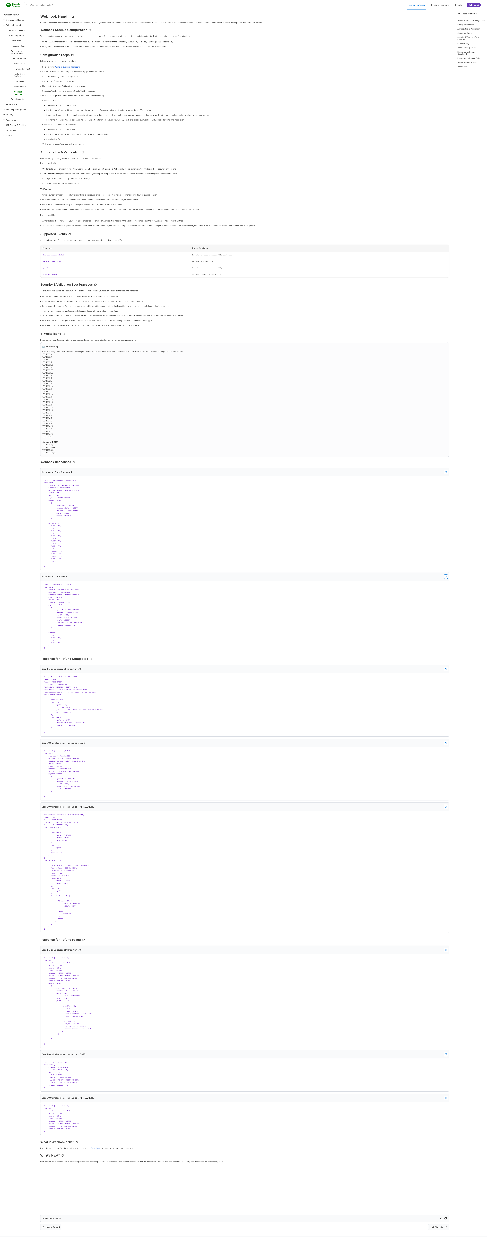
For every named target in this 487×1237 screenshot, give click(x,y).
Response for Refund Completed (466, 53)
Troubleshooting (18, 99)
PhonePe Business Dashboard (67, 67)
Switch (458, 5)
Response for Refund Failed (469, 58)
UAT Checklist (436, 1227)
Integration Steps (18, 46)
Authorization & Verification (468, 29)
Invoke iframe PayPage (19, 75)
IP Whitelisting (463, 43)
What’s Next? (462, 67)
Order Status (19, 81)
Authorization (19, 64)
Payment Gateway (416, 5)
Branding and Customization (17, 52)
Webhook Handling (18, 93)
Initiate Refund (20, 87)
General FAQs (9, 135)
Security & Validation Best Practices (468, 38)
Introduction (16, 41)
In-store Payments (440, 5)
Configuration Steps (465, 25)
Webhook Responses (466, 48)
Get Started (474, 5)
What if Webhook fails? (467, 62)
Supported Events (465, 33)
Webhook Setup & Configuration (471, 20)
